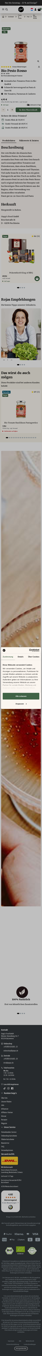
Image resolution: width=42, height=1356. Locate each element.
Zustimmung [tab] (8, 657)
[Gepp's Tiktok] (5, 1088)
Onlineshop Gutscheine (9, 1136)
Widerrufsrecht (30, 1341)
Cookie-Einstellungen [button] (30, 1344)
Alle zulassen (21, 696)
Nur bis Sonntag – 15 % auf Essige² (21, 3)
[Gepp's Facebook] (12, 1088)
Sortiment (11, 17)
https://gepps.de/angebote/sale (16, 1263)
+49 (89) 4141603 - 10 (11, 1059)
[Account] (35, 9)
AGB (20, 1341)
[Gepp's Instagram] (8, 1088)
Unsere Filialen (6, 1102)
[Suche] (6, 9)
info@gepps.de (9, 1063)
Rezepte (4, 1120)
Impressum (11, 1341)
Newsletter (5, 1143)
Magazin (4, 1123)
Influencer (4, 1109)
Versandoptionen (7, 1150)
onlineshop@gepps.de (11, 1051)
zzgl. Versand (23, 102)
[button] (39, 67)
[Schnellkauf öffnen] (37, 278)
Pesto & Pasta (20, 16)
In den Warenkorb (28, 110)
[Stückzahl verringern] (3, 110)
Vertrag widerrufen (21, 1348)
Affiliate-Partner (7, 1112)
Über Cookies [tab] (33, 657)
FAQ (2, 1147)
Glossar (3, 1116)
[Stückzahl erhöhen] (12, 110)
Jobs (2, 1105)
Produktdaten (8, 141)
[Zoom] (38, 61)
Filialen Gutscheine (7, 1139)
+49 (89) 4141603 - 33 (11, 1047)
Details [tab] (20, 657)
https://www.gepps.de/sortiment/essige (16, 1281)
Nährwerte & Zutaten (29, 141)
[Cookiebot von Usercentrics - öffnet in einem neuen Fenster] (29, 650)
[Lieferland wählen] (31, 9)
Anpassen (20, 704)
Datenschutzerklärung (12, 1344)
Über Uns (4, 1098)
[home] (3, 17)
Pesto (28, 17)
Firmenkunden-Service (8, 1132)
